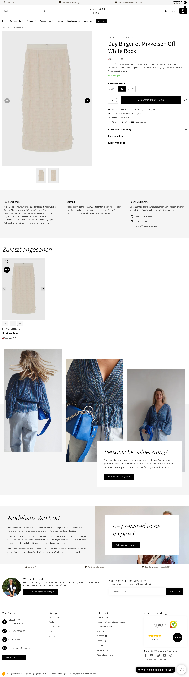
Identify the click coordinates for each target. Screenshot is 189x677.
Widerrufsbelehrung (105, 655)
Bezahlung (101, 640)
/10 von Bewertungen (129, 122)
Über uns (88, 20)
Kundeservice (73, 20)
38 (13, 323)
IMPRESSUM (102, 636)
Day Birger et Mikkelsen (120, 37)
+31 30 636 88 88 (143, 221)
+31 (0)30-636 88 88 (144, 216)
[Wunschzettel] (173, 11)
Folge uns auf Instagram (126, 545)
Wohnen (30, 20)
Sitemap (100, 631)
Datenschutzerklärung (106, 626)
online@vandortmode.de (146, 225)
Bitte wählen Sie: (117, 83)
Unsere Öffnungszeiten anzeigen (40, 591)
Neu (4, 20)
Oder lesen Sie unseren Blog (155, 659)
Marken (60, 20)
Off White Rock (20, 27)
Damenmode (15, 20)
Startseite (6, 27)
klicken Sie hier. (43, 223)
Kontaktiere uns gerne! (119, 476)
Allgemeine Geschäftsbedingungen (111, 622)
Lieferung (100, 645)
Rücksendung (102, 650)
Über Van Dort (103, 617)
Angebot (100, 20)
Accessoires (45, 20)
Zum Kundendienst (14, 657)
